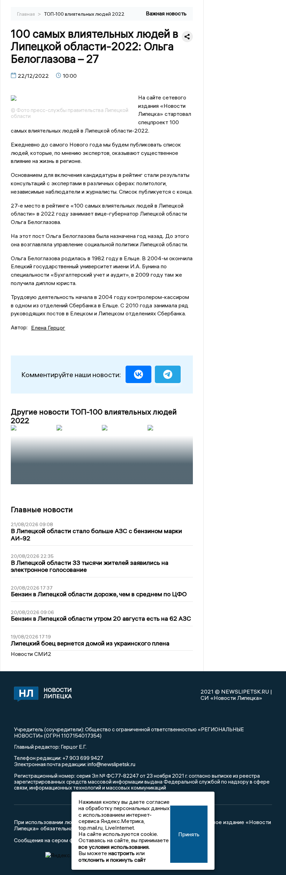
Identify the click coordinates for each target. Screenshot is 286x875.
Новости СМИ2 (31, 653)
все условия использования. (114, 846)
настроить (121, 853)
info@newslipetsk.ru (111, 764)
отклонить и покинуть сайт (112, 859)
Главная (26, 14)
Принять (189, 834)
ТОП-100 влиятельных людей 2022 (84, 14)
